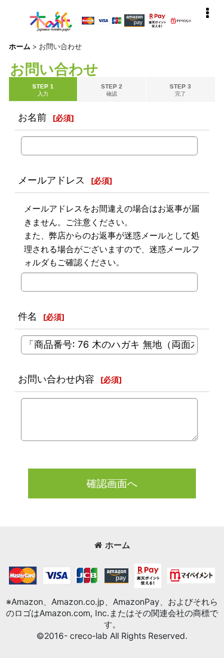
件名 (27, 316)
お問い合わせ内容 (56, 379)
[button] (207, 13)
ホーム (117, 545)
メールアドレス (51, 180)
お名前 (32, 117)
